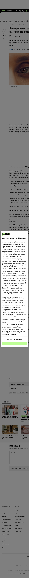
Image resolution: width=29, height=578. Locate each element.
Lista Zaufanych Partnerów (9, 334)
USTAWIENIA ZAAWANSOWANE (14, 339)
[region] (14, 289)
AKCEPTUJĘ (14, 344)
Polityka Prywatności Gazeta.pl (9, 292)
